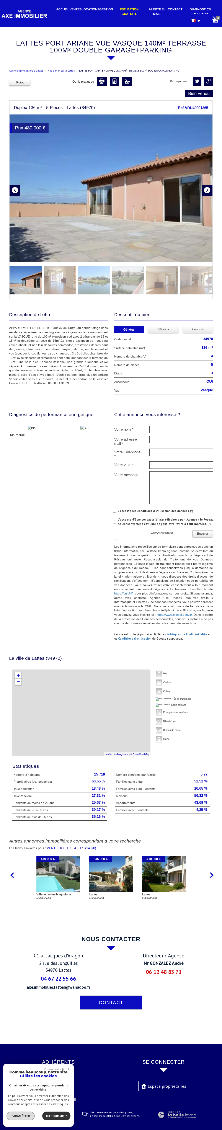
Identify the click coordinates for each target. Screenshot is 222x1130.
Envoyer (202, 533)
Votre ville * (123, 465)
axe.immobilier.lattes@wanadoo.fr (58, 987)
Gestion (106, 9)
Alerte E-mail (157, 12)
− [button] (18, 681)
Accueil (63, 9)
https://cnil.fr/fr (124, 593)
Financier (198, 329)
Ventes (76, 9)
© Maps (121, 754)
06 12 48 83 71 (163, 971)
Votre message (126, 475)
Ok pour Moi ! (56, 1116)
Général (128, 329)
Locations (90, 9)
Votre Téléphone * (127, 454)
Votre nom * (123, 429)
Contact (175, 9)
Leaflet (108, 754)
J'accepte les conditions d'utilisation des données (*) (155, 511)
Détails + (163, 329)
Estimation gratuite (129, 12)
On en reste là (54, 1069)
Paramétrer (20, 1116)
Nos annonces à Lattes (61, 70)
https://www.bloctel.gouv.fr (174, 614)
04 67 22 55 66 (58, 978)
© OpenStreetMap (139, 754)
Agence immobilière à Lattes (26, 70)
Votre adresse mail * (125, 441)
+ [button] (18, 675)
